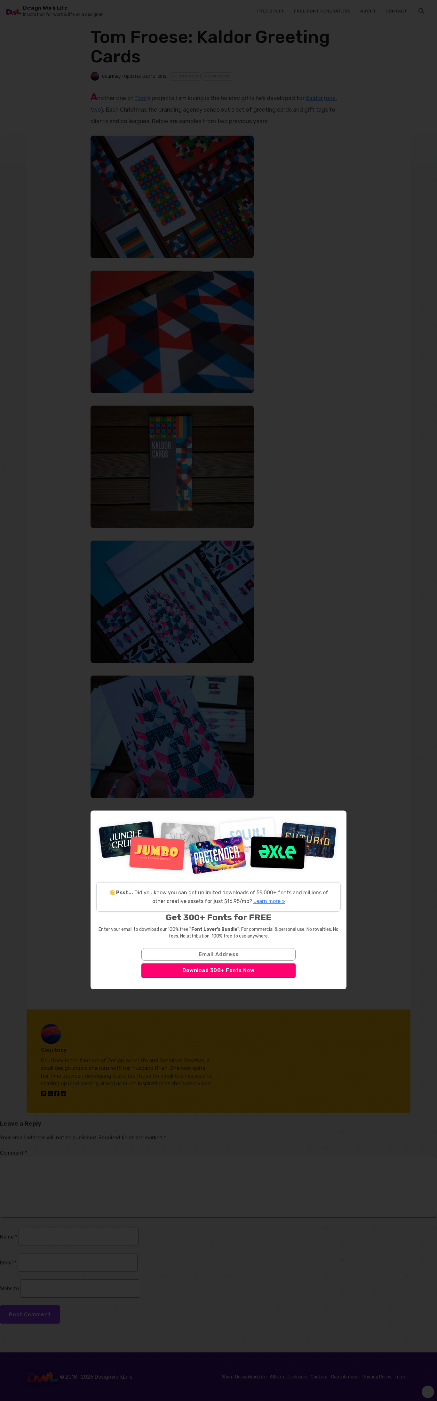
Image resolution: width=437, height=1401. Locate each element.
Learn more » (269, 901)
